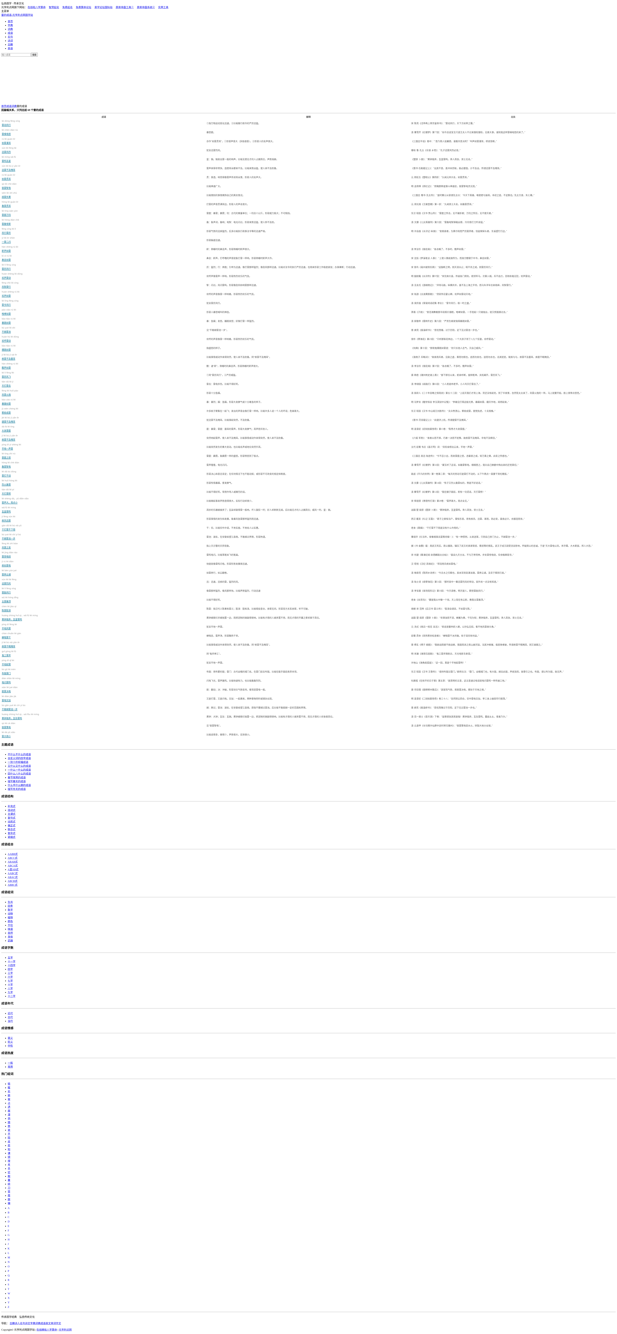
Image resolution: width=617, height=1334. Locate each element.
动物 (10, 913)
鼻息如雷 (7, 257)
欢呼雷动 (10, 338)
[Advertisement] (308, 79)
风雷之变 (10, 545)
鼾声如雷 (10, 248)
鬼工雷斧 (9, 653)
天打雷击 (7, 383)
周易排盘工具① (125, 7)
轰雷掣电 (10, 464)
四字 (10, 969)
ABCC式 (13, 858)
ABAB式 (13, 861)
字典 (10, 25)
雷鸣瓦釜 (9, 159)
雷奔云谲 (9, 572)
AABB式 (13, 854)
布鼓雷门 (9, 671)
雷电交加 (9, 698)
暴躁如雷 (9, 401)
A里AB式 (13, 869)
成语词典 (11, 106)
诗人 (17, 1323)
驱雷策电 (8, 725)
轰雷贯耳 (10, 204)
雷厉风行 (9, 266)
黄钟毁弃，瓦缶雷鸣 (20, 716)
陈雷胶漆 (9, 608)
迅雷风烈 (9, 150)
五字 (10, 957)
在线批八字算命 (37, 7)
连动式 (11, 810)
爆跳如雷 (9, 347)
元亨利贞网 (65, 1329)
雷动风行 (11, 123)
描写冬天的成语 (17, 789)
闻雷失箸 (9, 195)
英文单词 (51, 1323)
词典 (10, 29)
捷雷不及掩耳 (10, 419)
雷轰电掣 (10, 221)
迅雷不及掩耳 (11, 168)
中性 (10, 1045)
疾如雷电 (7, 563)
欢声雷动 (12, 275)
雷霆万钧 (10, 212)
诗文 (27, 1323)
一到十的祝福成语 (18, 762)
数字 (10, 909)
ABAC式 (13, 877)
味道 (10, 929)
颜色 (10, 921)
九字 (10, 992)
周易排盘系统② (146, 7)
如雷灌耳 (8, 141)
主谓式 (11, 814)
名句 (10, 36)
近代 (10, 1013)
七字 (10, 980)
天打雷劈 (8, 491)
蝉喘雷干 (11, 635)
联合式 (11, 829)
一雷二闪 (8, 239)
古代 (10, 1017)
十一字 (11, 961)
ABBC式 (13, 885)
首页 (10, 21)
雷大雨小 (8, 734)
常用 (10, 1066)
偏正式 (11, 825)
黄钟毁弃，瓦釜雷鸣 (20, 617)
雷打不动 (9, 473)
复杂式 (11, 833)
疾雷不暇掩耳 (11, 644)
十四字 (11, 965)
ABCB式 (13, 881)
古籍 (10, 44)
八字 (10, 988)
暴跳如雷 (9, 320)
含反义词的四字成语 (19, 758)
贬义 (10, 1042)
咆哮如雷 (9, 311)
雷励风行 (9, 590)
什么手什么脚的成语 (19, 785)
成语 (10, 33)
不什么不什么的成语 (19, 754)
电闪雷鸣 (11, 680)
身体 (10, 936)
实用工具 (163, 7)
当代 (10, 1021)
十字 (10, 984)
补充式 (11, 806)
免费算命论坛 (83, 7)
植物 (10, 917)
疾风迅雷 (8, 518)
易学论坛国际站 (103, 7)
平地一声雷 (11, 446)
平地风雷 (9, 626)
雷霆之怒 (8, 455)
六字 (10, 977)
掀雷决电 (10, 689)
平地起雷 (8, 662)
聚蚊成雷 (10, 410)
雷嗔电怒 (10, 132)
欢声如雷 (10, 293)
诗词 (10, 40)
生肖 (10, 902)
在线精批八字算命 (46, 1329)
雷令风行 (10, 302)
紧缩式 (11, 837)
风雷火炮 (10, 392)
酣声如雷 (10, 365)
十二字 (11, 996)
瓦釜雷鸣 (9, 509)
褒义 (10, 1038)
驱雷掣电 (9, 186)
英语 (10, 48)
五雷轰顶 (10, 599)
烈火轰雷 (9, 482)
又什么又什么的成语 (19, 766)
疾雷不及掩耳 (10, 437)
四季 (10, 906)
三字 (10, 973)
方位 (10, 925)
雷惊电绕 (9, 554)
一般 (10, 1063)
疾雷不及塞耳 (9, 356)
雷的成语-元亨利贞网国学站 (17, 15)
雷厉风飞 (8, 374)
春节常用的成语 (17, 777)
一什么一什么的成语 (19, 769)
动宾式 (11, 821)
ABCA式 (13, 865)
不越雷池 (8, 329)
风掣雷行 (10, 284)
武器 (10, 940)
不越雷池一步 (11, 536)
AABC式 (13, 873)
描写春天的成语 (17, 781)
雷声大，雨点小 (15, 500)
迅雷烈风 (9, 581)
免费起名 (67, 7)
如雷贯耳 (8, 177)
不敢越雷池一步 (13, 707)
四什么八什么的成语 (19, 773)
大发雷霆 (8, 428)
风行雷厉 (9, 230)
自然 (10, 933)
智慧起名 (54, 7)
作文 (58, 1323)
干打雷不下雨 (12, 527)
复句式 (11, 817)
